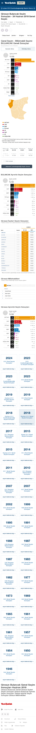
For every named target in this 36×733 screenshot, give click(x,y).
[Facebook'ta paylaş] (7, 30)
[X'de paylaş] (3, 30)
